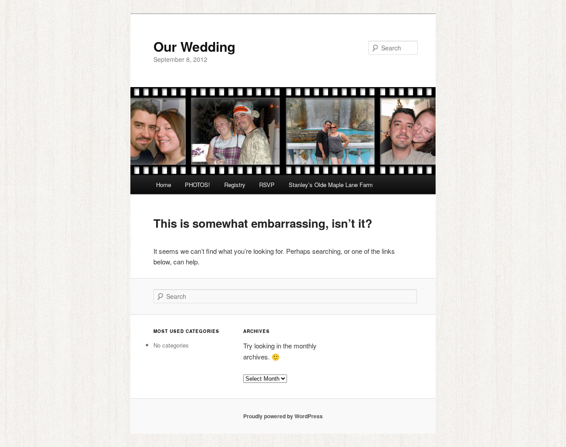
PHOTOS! (197, 184)
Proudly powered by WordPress (283, 416)
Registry (234, 184)
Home (163, 184)
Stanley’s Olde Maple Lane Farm (331, 184)
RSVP (267, 184)
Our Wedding (194, 46)
